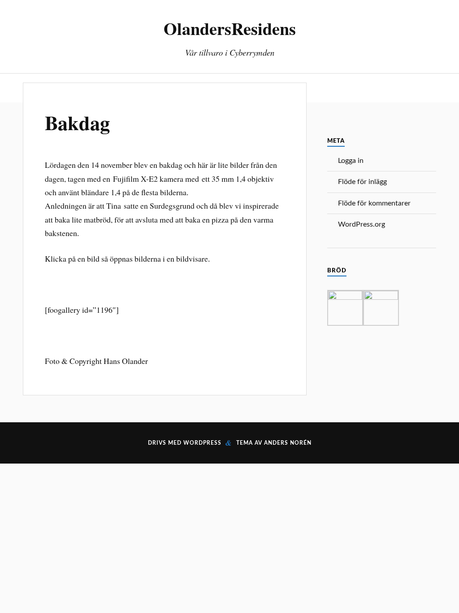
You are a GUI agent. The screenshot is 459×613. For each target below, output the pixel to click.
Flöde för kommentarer (374, 203)
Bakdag (77, 122)
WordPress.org (361, 224)
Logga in (351, 160)
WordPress (202, 443)
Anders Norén (288, 443)
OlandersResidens (230, 28)
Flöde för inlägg (362, 181)
